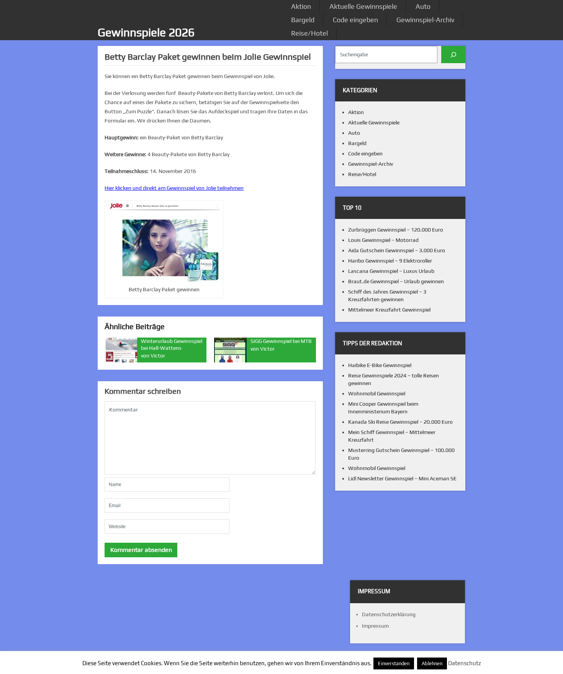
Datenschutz (464, 663)
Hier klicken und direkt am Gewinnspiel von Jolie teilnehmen (174, 188)
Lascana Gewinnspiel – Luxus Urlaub (391, 271)
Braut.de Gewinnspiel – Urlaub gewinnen (396, 281)
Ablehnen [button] (432, 663)
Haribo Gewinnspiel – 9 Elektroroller (390, 261)
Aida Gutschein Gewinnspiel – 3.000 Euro (396, 250)
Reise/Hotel (309, 33)
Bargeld (302, 20)
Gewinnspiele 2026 (146, 32)
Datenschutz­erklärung (389, 614)
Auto (423, 6)
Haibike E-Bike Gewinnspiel (379, 365)
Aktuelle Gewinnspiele (363, 6)
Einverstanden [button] (393, 663)
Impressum (375, 626)
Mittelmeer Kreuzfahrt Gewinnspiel (389, 310)
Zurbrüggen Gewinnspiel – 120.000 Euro (395, 230)
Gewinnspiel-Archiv (425, 20)
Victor (158, 356)
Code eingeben (355, 20)
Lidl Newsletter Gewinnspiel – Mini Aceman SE (402, 478)
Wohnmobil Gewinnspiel (376, 393)
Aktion (301, 6)
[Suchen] (453, 54)
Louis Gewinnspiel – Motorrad (383, 240)
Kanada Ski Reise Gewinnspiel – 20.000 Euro (400, 422)
